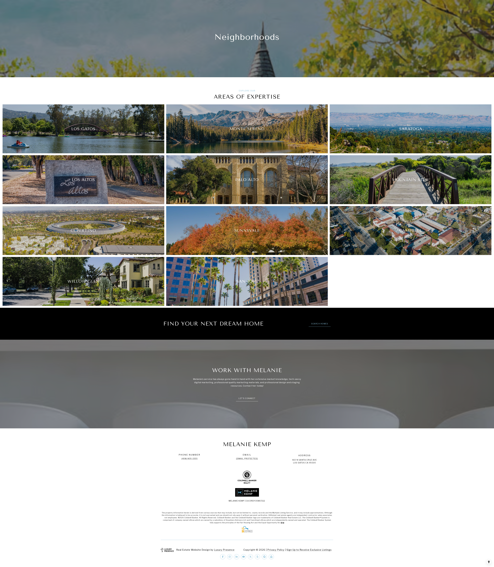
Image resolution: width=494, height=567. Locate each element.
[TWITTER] (250, 556)
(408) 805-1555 (189, 458)
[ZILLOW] (271, 556)
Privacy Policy (275, 549)
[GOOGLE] (264, 556)
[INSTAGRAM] (229, 556)
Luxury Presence (224, 549)
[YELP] (257, 556)
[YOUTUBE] (243, 556)
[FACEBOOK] (222, 556)
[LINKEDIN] (236, 556)
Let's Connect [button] (247, 398)
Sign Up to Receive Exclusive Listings (309, 549)
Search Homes (319, 324)
